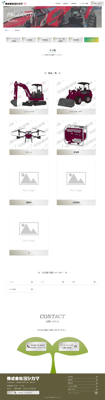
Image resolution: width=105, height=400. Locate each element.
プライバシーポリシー (74, 393)
